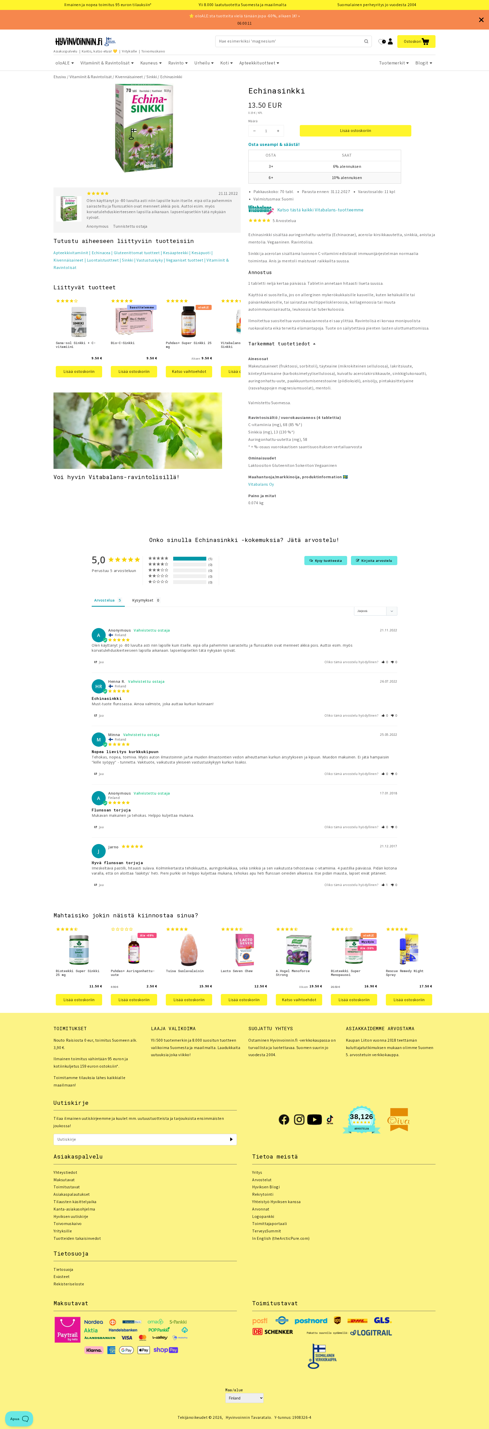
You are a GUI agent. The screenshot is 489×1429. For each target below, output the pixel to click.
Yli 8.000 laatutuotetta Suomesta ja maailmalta (243, 4)
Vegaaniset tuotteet (184, 260)
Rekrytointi (263, 1194)
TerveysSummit (266, 1231)
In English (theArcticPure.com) (281, 1238)
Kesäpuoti (201, 252)
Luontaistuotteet (103, 260)
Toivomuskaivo (153, 51)
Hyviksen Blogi (266, 1187)
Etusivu (59, 76)
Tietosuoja (63, 1269)
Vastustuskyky (150, 260)
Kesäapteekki (175, 252)
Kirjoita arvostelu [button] (376, 560)
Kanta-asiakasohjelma (74, 1209)
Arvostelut (262, 1179)
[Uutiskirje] (231, 1139)
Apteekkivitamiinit (70, 252)
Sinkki (151, 76)
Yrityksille (129, 51)
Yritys (257, 1172)
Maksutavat (64, 1179)
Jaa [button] (101, 662)
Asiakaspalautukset (71, 1194)
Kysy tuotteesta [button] (328, 560)
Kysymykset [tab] (142, 600)
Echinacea (101, 252)
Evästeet (61, 1276)
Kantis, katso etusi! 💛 (99, 51)
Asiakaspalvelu (65, 51)
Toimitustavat (66, 1187)
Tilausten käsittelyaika (75, 1201)
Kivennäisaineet (129, 76)
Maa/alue (234, 1389)
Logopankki (263, 1216)
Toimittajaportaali (269, 1223)
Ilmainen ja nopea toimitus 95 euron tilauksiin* (108, 4)
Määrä (252, 121)
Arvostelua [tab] (104, 600)
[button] (416, 41)
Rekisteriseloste (68, 1284)
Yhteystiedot (65, 1172)
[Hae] (366, 41)
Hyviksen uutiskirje (70, 1216)
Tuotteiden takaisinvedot (77, 1238)
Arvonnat (260, 1209)
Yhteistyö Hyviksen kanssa (276, 1201)
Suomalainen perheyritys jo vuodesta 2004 (376, 4)
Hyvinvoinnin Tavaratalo (248, 1417)
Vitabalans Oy (261, 484)
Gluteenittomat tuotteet (137, 252)
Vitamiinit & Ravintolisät (91, 76)
